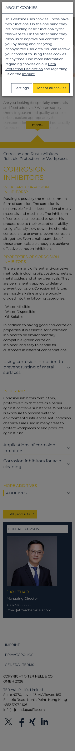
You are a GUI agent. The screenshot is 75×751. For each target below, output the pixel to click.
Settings (22, 88)
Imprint (28, 74)
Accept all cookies (51, 88)
